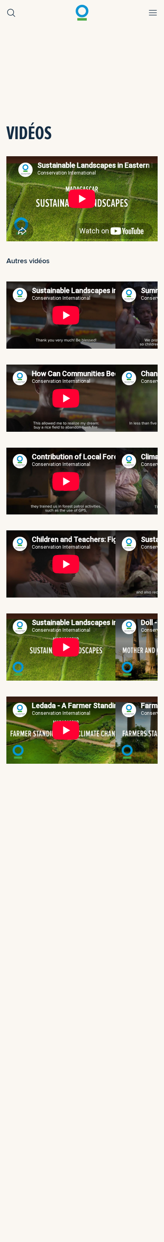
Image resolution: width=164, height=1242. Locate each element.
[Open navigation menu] (153, 12)
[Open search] (11, 12)
